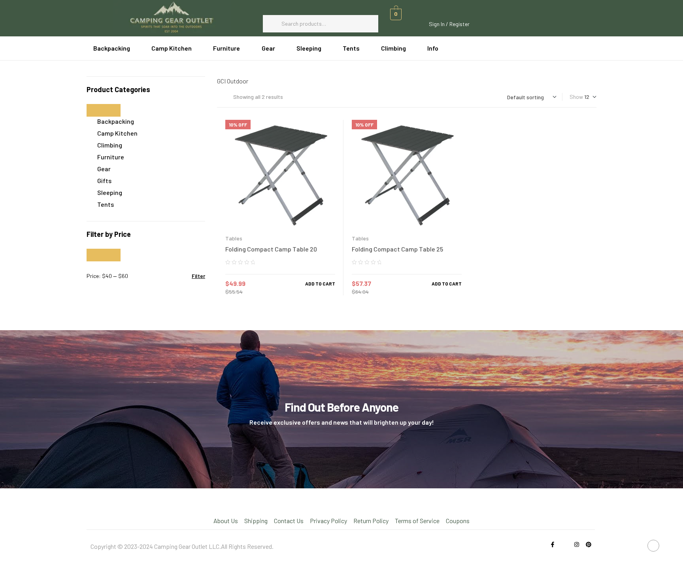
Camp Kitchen (117, 133)
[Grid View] (225, 97)
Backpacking (115, 121)
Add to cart (320, 283)
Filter (198, 275)
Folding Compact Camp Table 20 (271, 249)
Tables (233, 238)
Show (576, 96)
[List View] (219, 97)
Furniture (110, 157)
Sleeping (109, 192)
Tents (105, 204)
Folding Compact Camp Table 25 (397, 249)
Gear (104, 168)
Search (368, 23)
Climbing (109, 145)
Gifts (104, 180)
